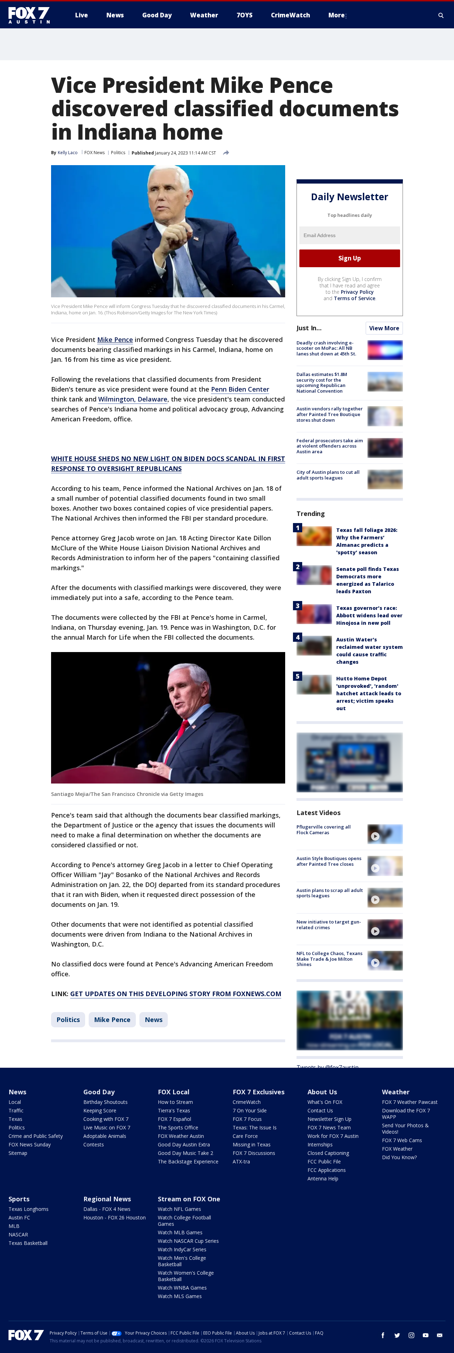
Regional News (107, 1199)
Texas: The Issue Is (255, 1127)
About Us (322, 1092)
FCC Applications (327, 1170)
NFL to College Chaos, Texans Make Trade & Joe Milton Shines (329, 958)
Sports (19, 1199)
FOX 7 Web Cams (402, 1140)
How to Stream (175, 1102)
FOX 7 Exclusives (258, 1092)
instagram (411, 1335)
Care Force (245, 1136)
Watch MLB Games (180, 1232)
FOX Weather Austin (181, 1136)
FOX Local (173, 1092)
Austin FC (19, 1217)
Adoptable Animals (104, 1136)
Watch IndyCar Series (182, 1249)
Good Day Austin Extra (184, 1144)
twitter (397, 1335)
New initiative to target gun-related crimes (329, 925)
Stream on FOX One (189, 1199)
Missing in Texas (252, 1144)
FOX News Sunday (30, 1144)
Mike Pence (112, 1019)
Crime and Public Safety (36, 1136)
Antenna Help (323, 1178)
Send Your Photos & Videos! (405, 1128)
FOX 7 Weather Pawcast (410, 1102)
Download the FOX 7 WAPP (406, 1113)
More (336, 15)
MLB (14, 1226)
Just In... (309, 328)
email (439, 1335)
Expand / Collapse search (441, 15)
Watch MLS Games (180, 1296)
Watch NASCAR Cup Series (188, 1240)
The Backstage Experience (188, 1161)
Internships (320, 1144)
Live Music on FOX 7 (106, 1127)
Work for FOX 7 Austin (333, 1136)
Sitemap (18, 1153)
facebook (383, 1335)
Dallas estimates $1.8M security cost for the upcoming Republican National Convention (322, 382)
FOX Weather (397, 1148)
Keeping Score (99, 1110)
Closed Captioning (328, 1153)
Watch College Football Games (184, 1220)
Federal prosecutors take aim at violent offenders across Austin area (330, 446)
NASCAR (18, 1234)
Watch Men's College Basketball (182, 1261)
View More (384, 328)
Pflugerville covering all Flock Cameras (324, 830)
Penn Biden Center (240, 389)
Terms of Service (354, 298)
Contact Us (320, 1110)
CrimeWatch (247, 1102)
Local (15, 1102)
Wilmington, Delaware (132, 399)
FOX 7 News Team (329, 1127)
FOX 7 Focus (247, 1119)
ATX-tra (241, 1161)
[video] (385, 834)
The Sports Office (178, 1127)
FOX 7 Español (174, 1119)
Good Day (99, 1092)
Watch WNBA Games (182, 1287)
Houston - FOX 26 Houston (114, 1217)
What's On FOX (325, 1102)
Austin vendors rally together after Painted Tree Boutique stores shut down (330, 414)
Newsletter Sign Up (329, 1119)
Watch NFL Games (179, 1209)
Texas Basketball (28, 1243)
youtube (425, 1335)
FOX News (94, 153)
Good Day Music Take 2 (185, 1153)
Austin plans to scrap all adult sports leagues (330, 893)
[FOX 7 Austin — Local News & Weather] (32, 15)
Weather (396, 1092)
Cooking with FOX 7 (105, 1119)
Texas (15, 1119)
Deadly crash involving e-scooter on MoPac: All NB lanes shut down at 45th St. (326, 348)
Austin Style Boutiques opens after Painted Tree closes (329, 861)
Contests (93, 1144)
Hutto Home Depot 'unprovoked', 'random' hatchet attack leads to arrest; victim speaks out (368, 693)
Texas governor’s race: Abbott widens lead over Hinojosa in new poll (369, 615)
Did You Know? (399, 1157)
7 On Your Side (250, 1110)
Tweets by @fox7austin (328, 1067)
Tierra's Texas (174, 1110)
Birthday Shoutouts (105, 1102)
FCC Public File (324, 1161)
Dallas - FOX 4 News (107, 1209)
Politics (118, 153)
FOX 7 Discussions (254, 1153)
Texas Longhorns (29, 1209)
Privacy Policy (357, 291)
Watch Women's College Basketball (186, 1275)
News (153, 1019)
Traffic (16, 1110)
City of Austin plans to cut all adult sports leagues (328, 475)
